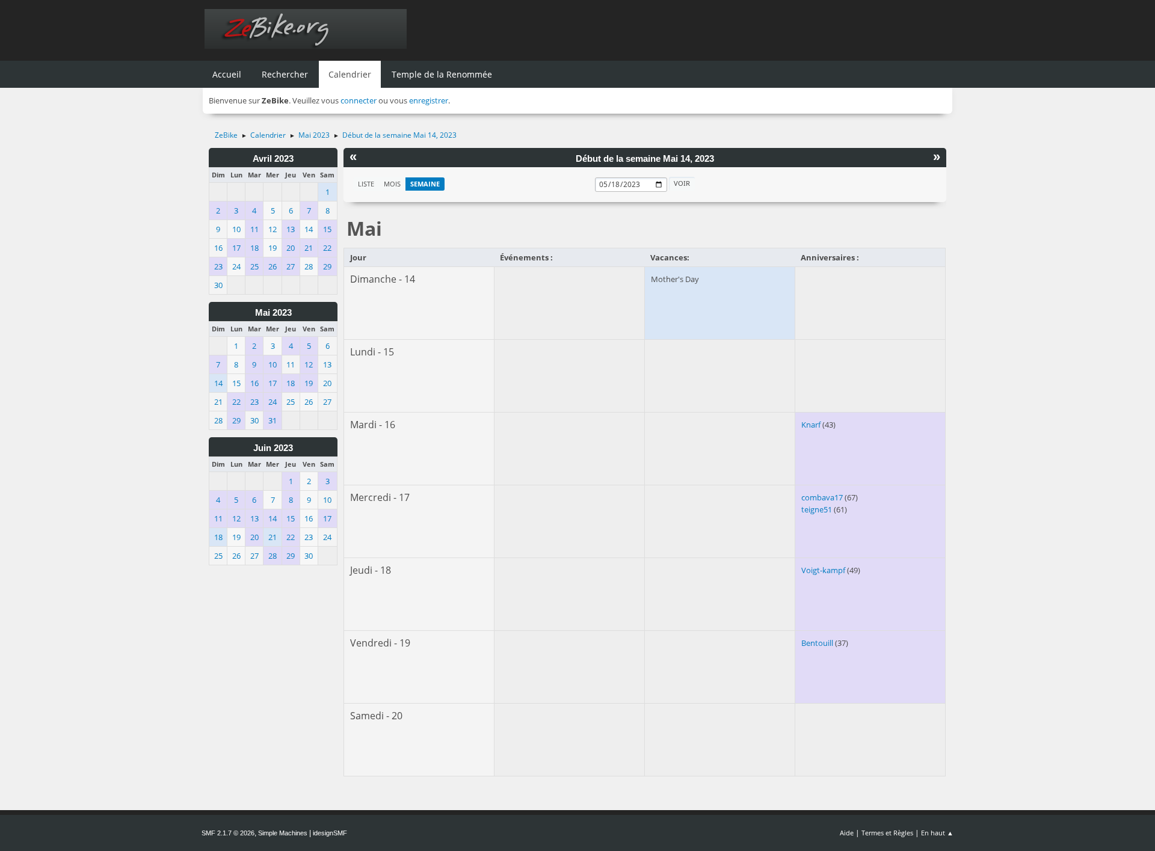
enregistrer (428, 100)
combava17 (822, 497)
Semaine (425, 183)
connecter (358, 100)
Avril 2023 (273, 159)
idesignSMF (330, 833)
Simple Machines (282, 833)
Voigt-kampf (823, 570)
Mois (392, 183)
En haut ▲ (937, 832)
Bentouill (817, 642)
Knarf (811, 424)
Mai (364, 228)
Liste (366, 183)
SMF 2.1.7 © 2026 (228, 833)
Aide (847, 832)
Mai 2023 (273, 313)
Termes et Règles (887, 832)
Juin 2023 (273, 448)
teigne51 (816, 509)
